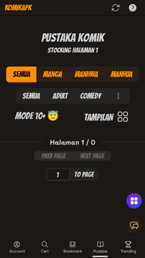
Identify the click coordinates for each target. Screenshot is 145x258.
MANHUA (121, 74)
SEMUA (21, 74)
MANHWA (86, 74)
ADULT (60, 96)
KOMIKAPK (18, 7)
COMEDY (90, 96)
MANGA (52, 74)
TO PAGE (84, 174)
